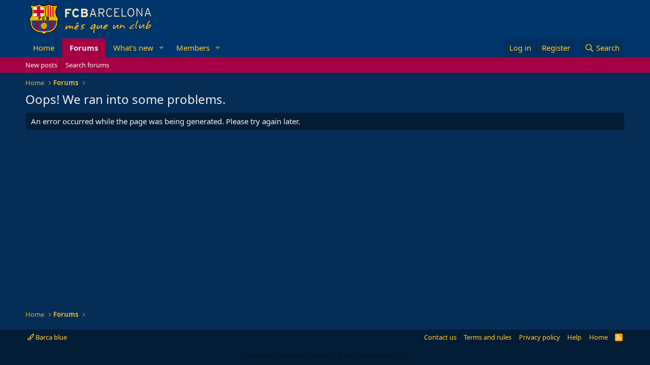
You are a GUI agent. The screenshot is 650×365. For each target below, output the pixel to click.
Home (43, 48)
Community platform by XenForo (325, 356)
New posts (41, 64)
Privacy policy (539, 337)
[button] (161, 48)
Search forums (87, 64)
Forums (84, 48)
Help (574, 337)
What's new (133, 48)
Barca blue (50, 337)
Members (193, 48)
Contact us (440, 337)
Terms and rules (487, 337)
